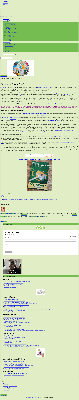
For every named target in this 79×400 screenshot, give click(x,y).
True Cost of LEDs (8, 285)
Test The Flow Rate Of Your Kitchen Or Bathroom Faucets (17, 319)
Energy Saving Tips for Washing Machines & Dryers (16, 364)
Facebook (32, 216)
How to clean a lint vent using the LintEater (14, 368)
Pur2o (42, 115)
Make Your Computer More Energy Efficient (14, 361)
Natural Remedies (9, 34)
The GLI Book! (6, 19)
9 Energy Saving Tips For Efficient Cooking (13, 307)
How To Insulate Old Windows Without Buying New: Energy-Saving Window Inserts (23, 345)
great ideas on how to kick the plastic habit (55, 103)
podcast (31, 199)
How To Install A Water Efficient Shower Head (14, 318)
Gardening (7, 27)
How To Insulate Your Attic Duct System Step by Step (16, 340)
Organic (7, 51)
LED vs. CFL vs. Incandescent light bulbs (13, 284)
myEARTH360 (24, 215)
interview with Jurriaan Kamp (52, 120)
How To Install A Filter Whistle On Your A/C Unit (15, 344)
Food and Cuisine (9, 46)
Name (6, 244)
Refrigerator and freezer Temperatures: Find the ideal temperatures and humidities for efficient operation (28, 309)
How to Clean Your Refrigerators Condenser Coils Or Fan (17, 302)
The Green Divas (4, 213)
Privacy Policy (6, 390)
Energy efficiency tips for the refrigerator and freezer (16, 305)
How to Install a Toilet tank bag (11, 324)
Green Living (6, 21)
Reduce (9, 39)
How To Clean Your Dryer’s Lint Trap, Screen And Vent (16, 367)
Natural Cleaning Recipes (10, 311)
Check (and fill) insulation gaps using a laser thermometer (17, 346)
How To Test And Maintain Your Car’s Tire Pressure (16, 373)
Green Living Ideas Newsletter (10, 386)
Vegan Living (8, 43)
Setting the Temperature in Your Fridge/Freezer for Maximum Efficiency (20, 303)
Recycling (10, 38)
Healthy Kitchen (6, 42)
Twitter (43, 216)
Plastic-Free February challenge (44, 87)
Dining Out (7, 48)
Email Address (8, 237)
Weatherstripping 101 (9, 342)
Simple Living (8, 35)
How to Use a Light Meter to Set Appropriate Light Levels (17, 281)
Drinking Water (8, 47)
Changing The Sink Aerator (10, 326)
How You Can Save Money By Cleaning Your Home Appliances (18, 365)
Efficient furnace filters (9, 338)
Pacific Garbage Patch (42, 131)
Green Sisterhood (66, 94)
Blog (4, 383)
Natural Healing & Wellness (11, 32)
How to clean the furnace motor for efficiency (14, 337)
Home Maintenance (10, 24)
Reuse (9, 40)
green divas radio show (14, 199)
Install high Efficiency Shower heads (12, 325)
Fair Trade (7, 31)
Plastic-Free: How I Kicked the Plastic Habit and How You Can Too (17, 96)
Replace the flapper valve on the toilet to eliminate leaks (17, 322)
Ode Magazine (13, 119)
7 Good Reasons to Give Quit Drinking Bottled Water (34, 113)
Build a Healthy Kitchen (10, 44)
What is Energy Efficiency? (11, 28)
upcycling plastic (53, 199)
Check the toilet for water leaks (11, 328)
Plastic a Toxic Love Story (60, 136)
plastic (21, 199)
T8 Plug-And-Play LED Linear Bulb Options (13, 283)
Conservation (3, 76)
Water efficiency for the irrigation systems (14, 375)
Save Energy (11, 36)
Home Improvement (10, 23)
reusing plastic (45, 199)
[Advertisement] (39, 13)
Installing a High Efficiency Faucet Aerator (13, 306)
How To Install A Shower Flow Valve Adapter (14, 329)
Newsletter (5, 3)
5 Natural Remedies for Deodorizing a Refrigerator (16, 310)
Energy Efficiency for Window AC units (13, 336)
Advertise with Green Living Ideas (10, 388)
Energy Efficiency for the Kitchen (11, 299)
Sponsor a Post (6, 20)
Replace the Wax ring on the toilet (12, 321)
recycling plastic (37, 199)
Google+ (37, 216)
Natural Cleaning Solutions (11, 30)
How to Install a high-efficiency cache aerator (14, 301)
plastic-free (26, 199)
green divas (6, 199)
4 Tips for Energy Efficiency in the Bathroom (14, 317)
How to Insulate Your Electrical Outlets (13, 341)
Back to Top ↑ (3, 221)
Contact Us (5, 1)
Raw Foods (7, 50)
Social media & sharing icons (33, 397)
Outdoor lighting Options (10, 287)
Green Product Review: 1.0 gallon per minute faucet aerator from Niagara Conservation (24, 330)
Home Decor (8, 25)
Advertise (5, 4)
